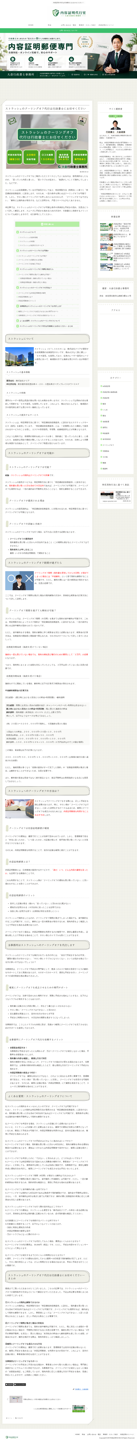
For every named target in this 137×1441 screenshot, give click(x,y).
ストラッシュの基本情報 (29, 237)
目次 (46, 224)
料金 (83, 1434)
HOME (77, 1434)
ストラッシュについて (28, 232)
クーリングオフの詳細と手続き (29, 264)
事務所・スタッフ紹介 (110, 1434)
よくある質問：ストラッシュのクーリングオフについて (40, 321)
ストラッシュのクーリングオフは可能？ (32, 256)
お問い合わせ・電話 (94, 1434)
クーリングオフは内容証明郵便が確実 (32, 293)
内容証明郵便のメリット (27, 301)
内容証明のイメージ (127, 1434)
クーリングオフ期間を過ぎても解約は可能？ (34, 274)
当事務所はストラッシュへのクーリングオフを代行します (41, 306)
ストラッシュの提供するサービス (32, 245)
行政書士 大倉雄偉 (115, 132)
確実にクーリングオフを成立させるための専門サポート (38, 311)
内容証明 (10, 1384)
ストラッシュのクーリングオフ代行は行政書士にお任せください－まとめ (46, 326)
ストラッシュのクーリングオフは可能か (34, 250)
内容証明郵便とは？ (25, 297)
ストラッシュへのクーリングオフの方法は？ (36, 288)
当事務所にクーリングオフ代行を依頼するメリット (36, 315)
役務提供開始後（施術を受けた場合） (34, 282)
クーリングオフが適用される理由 (30, 260)
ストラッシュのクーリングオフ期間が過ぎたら (37, 269)
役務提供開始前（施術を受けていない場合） (36, 278)
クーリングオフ (20, 1384)
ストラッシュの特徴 (27, 241)
